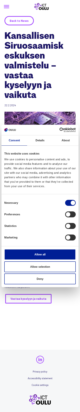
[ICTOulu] (40, 6)
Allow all (40, 254)
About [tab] (66, 140)
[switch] (70, 214)
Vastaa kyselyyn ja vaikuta (28, 298)
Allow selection (40, 266)
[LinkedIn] (40, 360)
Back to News (19, 20)
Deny (40, 278)
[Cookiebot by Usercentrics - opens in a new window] (59, 130)
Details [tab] (40, 140)
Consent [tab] (14, 140)
